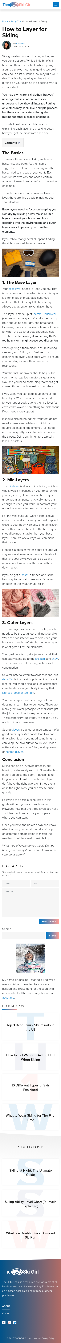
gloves (15, 729)
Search (6, 929)
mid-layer (13, 486)
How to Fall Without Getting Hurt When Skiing (30, 1057)
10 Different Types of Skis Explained (31, 1087)
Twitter (14, 1322)
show (20, 141)
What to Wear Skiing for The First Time (30, 1117)
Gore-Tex (8, 679)
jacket (24, 575)
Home (5, 21)
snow (55, 658)
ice (37, 658)
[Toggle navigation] (56, 4)
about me (8, 997)
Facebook (3, 1322)
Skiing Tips (16, 21)
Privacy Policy (48, 1338)
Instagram (9, 1322)
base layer (14, 289)
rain (42, 658)
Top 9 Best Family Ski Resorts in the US (30, 1027)
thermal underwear (44, 314)
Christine (20, 43)
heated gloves (14, 752)
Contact (6, 1313)
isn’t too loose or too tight (18, 692)
